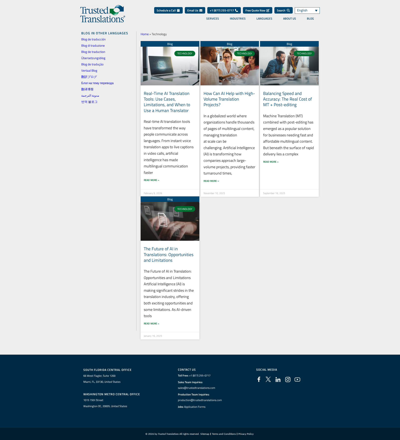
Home (145, 34)
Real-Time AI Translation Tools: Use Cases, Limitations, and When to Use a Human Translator (167, 102)
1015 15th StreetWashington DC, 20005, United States (105, 403)
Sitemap (204, 434)
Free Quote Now (255, 10)
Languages (264, 18)
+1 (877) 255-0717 (222, 10)
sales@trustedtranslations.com (196, 388)
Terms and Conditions (224, 434)
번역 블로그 (89, 101)
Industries (238, 18)
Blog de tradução (92, 64)
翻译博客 (87, 89)
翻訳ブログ (89, 76)
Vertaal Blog (89, 70)
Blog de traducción (93, 39)
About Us (289, 18)
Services (212, 18)
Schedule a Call (166, 10)
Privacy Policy (246, 434)
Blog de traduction (93, 51)
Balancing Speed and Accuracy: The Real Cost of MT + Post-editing (287, 99)
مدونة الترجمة (90, 95)
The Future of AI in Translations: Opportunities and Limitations (169, 254)
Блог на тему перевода (97, 83)
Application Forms (194, 407)
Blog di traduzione (93, 45)
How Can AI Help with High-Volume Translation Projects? (229, 99)
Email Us (193, 10)
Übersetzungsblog (93, 58)
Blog (310, 18)
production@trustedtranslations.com (200, 400)
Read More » (151, 180)
